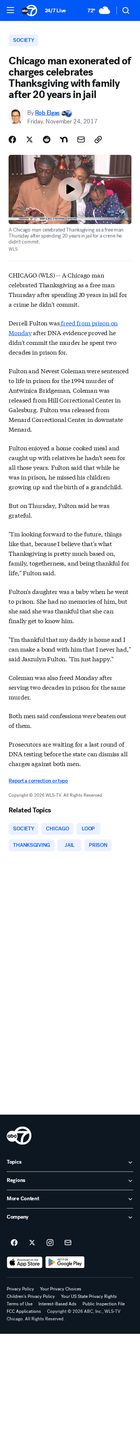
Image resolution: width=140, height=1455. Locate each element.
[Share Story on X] (29, 139)
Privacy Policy (20, 1289)
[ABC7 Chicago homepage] (29, 10)
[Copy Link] (98, 139)
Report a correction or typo (38, 780)
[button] (10, 10)
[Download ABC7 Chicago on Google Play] (65, 1262)
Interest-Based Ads (57, 1304)
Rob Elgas (47, 113)
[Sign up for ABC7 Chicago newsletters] (67, 1242)
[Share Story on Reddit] (46, 139)
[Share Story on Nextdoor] (63, 139)
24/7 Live (55, 10)
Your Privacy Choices (60, 1289)
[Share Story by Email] (81, 139)
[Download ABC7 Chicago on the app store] (25, 1262)
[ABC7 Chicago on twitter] (32, 1242)
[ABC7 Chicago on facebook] (14, 1242)
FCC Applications (24, 1311)
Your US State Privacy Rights (89, 1296)
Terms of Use (19, 1304)
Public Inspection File (104, 1304)
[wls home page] (19, 1136)
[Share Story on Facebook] (12, 139)
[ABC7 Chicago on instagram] (50, 1242)
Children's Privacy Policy (31, 1296)
